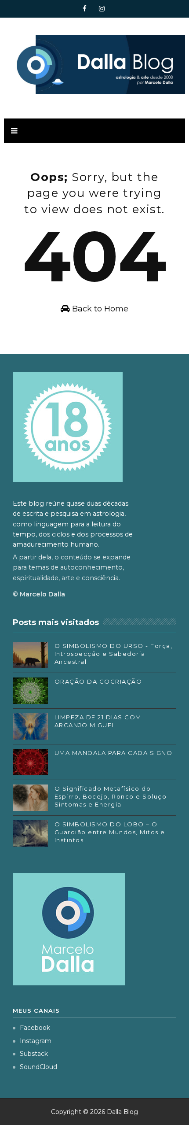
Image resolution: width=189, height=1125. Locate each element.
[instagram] (102, 8)
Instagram (35, 1041)
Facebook (35, 1028)
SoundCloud (38, 1067)
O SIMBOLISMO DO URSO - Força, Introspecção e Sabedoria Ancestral (114, 653)
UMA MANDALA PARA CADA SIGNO (114, 752)
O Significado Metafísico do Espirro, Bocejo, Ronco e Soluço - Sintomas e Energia (113, 796)
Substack (34, 1054)
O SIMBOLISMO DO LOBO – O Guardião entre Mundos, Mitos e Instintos (110, 832)
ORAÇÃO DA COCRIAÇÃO (98, 681)
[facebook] (84, 8)
